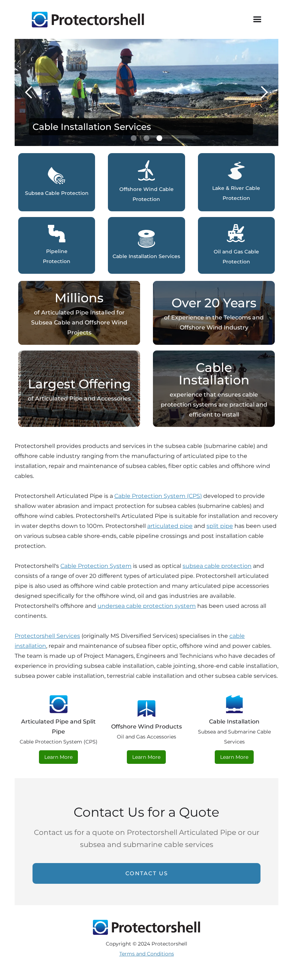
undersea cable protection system (147, 606)
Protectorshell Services (47, 635)
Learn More (58, 757)
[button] (257, 19)
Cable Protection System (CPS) (158, 496)
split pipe (220, 526)
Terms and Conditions (146, 954)
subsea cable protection (217, 566)
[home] (87, 19)
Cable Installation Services (92, 126)
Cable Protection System (95, 566)
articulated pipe (170, 526)
